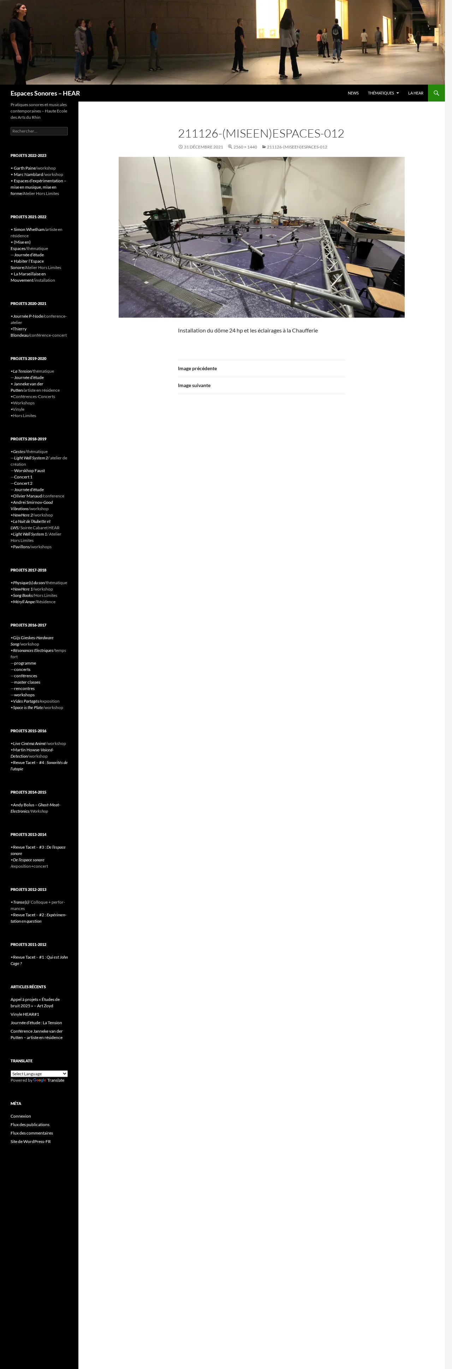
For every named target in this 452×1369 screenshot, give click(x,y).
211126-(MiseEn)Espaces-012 (297, 146)
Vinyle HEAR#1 (25, 1014)
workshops (24, 694)
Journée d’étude (29, 254)
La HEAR (415, 93)
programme (25, 663)
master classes (27, 682)
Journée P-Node (28, 316)
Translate (55, 1080)
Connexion (21, 1116)
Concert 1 (23, 476)
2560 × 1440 (245, 146)
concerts (22, 669)
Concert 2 (23, 483)
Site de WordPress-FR (31, 1141)
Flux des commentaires (32, 1133)
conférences (25, 675)
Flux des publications (30, 1124)
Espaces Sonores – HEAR (45, 93)
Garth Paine (25, 168)
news (353, 93)
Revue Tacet (24, 762)
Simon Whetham (29, 229)
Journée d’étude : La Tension (36, 1022)
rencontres (24, 688)
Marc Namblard (28, 174)
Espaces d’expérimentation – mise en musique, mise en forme (38, 187)
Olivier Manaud (27, 496)
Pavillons (21, 546)
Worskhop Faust (29, 470)
